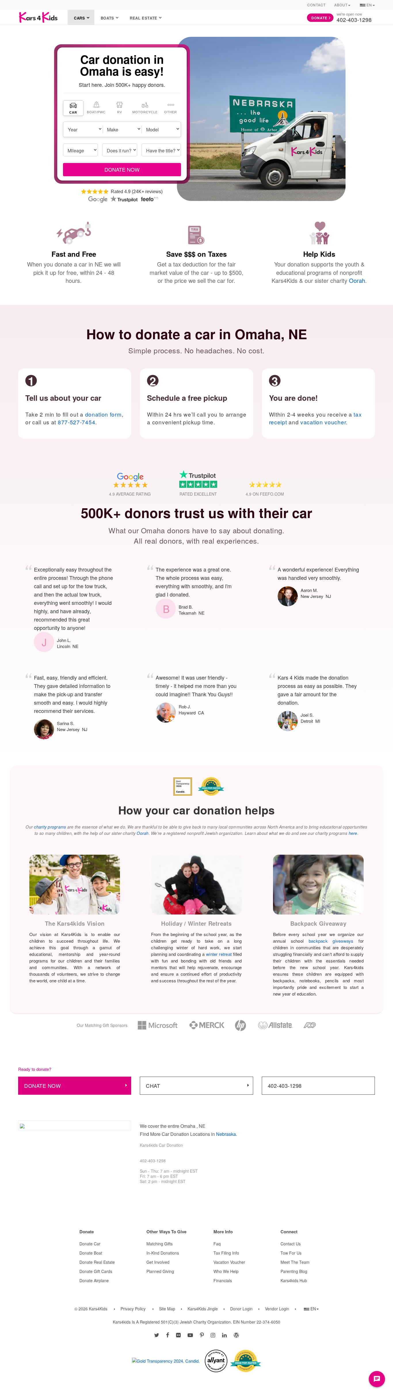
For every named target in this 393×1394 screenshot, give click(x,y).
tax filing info (226, 1253)
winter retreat (219, 954)
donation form (103, 414)
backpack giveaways (331, 941)
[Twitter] (156, 1334)
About (341, 4)
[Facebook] (167, 1334)
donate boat (90, 1253)
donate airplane (94, 1280)
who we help (226, 1271)
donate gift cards (95, 1271)
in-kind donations (162, 1253)
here (353, 833)
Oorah (357, 280)
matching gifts (159, 1244)
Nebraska (226, 1134)
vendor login (277, 1308)
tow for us (291, 1253)
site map (167, 1308)
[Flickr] (178, 1334)
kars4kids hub (294, 1280)
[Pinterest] (202, 1334)
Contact (316, 4)
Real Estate (143, 18)
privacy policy (133, 1308)
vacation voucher (323, 422)
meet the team (295, 1262)
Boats (107, 18)
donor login (241, 1308)
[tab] (73, 108)
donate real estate (97, 1262)
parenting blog (294, 1271)
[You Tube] (190, 1334)
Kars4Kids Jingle (203, 1308)
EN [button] (367, 6)
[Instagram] (213, 1334)
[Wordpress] (236, 1334)
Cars (79, 18)
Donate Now (42, 1085)
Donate (319, 17)
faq (217, 1244)
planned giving (160, 1271)
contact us (291, 1244)
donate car (89, 1244)
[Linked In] (224, 1334)
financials (222, 1280)
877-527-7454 (76, 422)
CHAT (153, 1085)
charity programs (50, 827)
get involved (157, 1262)
